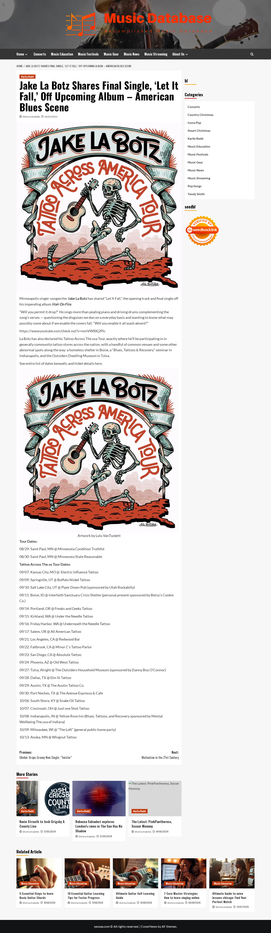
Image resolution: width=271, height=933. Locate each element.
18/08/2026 (49, 902)
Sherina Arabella (31, 116)
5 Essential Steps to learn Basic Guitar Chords (36, 895)
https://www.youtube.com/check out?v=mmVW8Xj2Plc (62, 331)
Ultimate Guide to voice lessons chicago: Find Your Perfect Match (229, 897)
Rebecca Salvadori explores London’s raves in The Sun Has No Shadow (98, 826)
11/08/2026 (97, 902)
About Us (178, 54)
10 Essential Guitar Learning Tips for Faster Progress (86, 895)
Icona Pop (194, 122)
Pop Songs (195, 186)
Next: (160, 755)
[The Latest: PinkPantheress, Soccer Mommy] (155, 798)
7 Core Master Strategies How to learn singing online (181, 895)
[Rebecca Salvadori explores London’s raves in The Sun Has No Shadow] (98, 798)
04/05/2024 (162, 831)
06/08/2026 (194, 902)
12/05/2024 (50, 831)
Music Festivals (88, 54)
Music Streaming (155, 54)
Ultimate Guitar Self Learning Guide (135, 895)
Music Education (62, 54)
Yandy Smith (196, 194)
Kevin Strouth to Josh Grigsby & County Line (42, 824)
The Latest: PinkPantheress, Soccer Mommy (152, 824)
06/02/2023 (51, 116)
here (98, 363)
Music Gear (111, 54)
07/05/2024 (106, 836)
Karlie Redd (27, 76)
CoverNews (149, 926)
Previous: (45, 755)
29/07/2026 (243, 906)
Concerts (40, 54)
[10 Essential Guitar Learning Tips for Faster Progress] (87, 873)
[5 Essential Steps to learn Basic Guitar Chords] (39, 873)
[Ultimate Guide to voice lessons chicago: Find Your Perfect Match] (232, 873)
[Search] (252, 54)
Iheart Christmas (199, 130)
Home (20, 54)
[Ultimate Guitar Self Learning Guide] (135, 873)
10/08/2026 (146, 902)
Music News (131, 54)
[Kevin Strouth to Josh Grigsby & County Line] (42, 798)
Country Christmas (200, 115)
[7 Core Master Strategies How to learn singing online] (183, 873)
